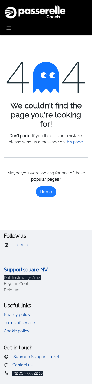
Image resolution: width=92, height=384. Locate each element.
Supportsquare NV (26, 270)
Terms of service (19, 322)
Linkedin (20, 244)
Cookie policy (16, 331)
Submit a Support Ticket (35, 356)
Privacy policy (17, 314)
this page (74, 142)
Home (46, 192)
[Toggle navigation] (9, 28)
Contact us (22, 364)
